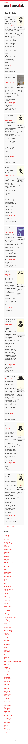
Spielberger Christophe (8, 705)
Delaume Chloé (7, 597)
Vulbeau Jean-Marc (7, 729)
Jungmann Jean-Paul (8, 630)
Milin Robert (6, 658)
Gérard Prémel (8, 120)
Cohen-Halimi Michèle (8, 582)
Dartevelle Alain (7, 594)
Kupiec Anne (6, 637)
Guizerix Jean (6, 616)
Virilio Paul (6, 725)
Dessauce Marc (7, 599)
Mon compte (6, 2)
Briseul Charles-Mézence (8, 562)
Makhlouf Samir (7, 654)
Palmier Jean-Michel (8, 672)
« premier (8, 526)
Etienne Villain (8, 379)
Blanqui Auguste (7, 553)
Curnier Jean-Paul (7, 586)
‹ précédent (13, 526)
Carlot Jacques (6, 570)
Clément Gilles (7, 580)
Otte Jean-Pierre (7, 671)
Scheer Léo (6, 697)
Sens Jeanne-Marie (7, 702)
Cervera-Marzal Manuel (8, 575)
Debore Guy (6, 596)
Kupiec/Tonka (6, 638)
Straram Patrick (7, 711)
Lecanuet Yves (6, 641)
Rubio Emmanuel (7, 694)
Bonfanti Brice (6, 556)
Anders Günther (7, 535)
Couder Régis (6, 584)
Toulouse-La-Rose (9, 25)
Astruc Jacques (6, 539)
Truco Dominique (7, 716)
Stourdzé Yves (6, 709)
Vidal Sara (6, 721)
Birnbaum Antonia (7, 550)
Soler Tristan (6, 704)
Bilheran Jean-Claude (8, 549)
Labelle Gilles (6, 640)
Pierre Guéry (8, 428)
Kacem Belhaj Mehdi (8, 631)
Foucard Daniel (7, 607)
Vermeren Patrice (7, 719)
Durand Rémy (6, 602)
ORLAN (5, 670)
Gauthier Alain (6, 611)
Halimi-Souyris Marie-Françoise (10, 617)
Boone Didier (6, 559)
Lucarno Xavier (7, 650)
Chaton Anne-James (7, 576)
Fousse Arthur (6, 609)
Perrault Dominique (7, 678)
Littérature (12, 156)
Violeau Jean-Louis (7, 724)
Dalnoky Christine (7, 592)
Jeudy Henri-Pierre (7, 627)
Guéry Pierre (6, 613)
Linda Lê (5, 647)
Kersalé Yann (6, 634)
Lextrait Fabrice (7, 645)
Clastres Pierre (6, 579)
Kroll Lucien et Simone (8, 636)
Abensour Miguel (7, 533)
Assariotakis (6, 538)
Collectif (5, 583)
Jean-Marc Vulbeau (7, 626)
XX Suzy (5, 732)
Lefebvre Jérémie (7, 643)
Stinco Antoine (7, 708)
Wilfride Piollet (9, 232)
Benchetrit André (7, 548)
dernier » (21, 527)
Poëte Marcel (6, 682)
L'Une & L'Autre (11, 63)
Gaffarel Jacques (7, 610)
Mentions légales (14, 741)
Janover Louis (6, 624)
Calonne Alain (6, 569)
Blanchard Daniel (7, 552)
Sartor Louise (6, 695)
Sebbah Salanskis (7, 699)
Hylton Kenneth (7, 620)
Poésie (11, 65)
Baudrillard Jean (7, 542)
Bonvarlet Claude (7, 558)
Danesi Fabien (6, 593)
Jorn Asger (6, 628)
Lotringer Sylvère (7, 648)
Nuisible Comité (7, 668)
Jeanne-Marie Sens (9, 82)
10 (13, 527)
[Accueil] (14, 6)
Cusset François (7, 587)
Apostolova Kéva (7, 536)
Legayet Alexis (7, 644)
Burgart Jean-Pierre (7, 566)
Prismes (5, 685)
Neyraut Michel (7, 667)
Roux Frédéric (6, 692)
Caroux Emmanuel (7, 572)
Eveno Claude (6, 603)
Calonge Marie (6, 567)
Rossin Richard (7, 691)
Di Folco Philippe (7, 600)
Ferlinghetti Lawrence (8, 606)
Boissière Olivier (7, 555)
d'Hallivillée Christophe (8, 589)
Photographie (12, 103)
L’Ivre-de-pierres (7, 653)
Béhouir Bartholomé (8, 543)
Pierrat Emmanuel (7, 680)
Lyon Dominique (7, 651)
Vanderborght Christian (8, 718)
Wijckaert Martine (7, 731)
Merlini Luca (6, 657)
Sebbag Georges (7, 698)
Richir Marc (6, 689)
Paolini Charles (7, 674)
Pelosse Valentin (7, 675)
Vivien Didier (6, 726)
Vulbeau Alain (6, 728)
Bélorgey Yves (6, 546)
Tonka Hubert (6, 712)
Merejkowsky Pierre (8, 655)
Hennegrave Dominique (8, 619)
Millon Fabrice (7, 660)
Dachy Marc (6, 590)
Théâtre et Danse (13, 260)
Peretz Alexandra (7, 677)
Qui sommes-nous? (20, 740)
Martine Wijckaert (9, 479)
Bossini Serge (6, 560)
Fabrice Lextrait (7, 604)
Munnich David (7, 664)
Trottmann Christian (8, 715)
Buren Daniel (6, 565)
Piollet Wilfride (7, 681)
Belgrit (5, 545)
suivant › (17, 527)
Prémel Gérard (6, 684)
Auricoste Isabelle (7, 540)
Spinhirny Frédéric (7, 707)
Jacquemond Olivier (7, 621)
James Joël (6, 623)
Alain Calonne (8, 324)
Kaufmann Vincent (7, 633)
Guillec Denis (6, 614)
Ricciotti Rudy (6, 687)
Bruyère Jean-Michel (8, 563)
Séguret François (7, 701)
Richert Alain (6, 688)
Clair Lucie (6, 577)
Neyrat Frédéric (7, 665)
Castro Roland (6, 573)
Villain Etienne (7, 722)
